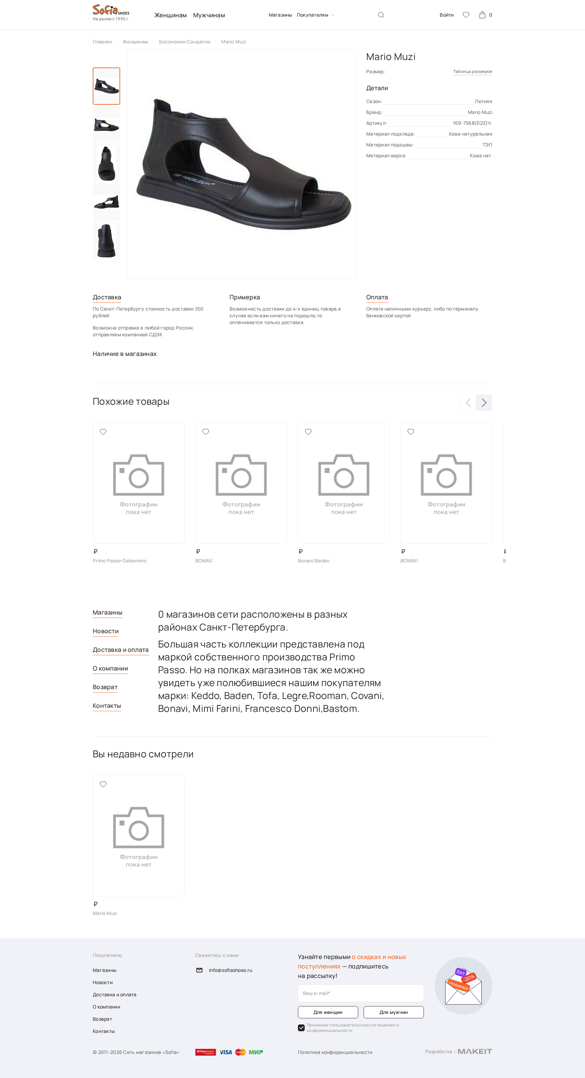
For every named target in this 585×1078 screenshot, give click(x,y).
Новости (105, 631)
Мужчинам (209, 15)
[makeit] (475, 1052)
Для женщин (328, 1012)
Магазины (280, 15)
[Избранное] (466, 15)
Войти (447, 15)
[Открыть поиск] (381, 15)
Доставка (107, 297)
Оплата (377, 297)
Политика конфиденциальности (335, 1052)
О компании (110, 668)
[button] (484, 403)
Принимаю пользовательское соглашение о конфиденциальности (353, 1027)
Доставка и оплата (121, 649)
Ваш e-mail (315, 993)
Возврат (105, 687)
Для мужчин (394, 1012)
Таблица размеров (472, 71)
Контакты (107, 705)
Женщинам (170, 15)
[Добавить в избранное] (103, 432)
